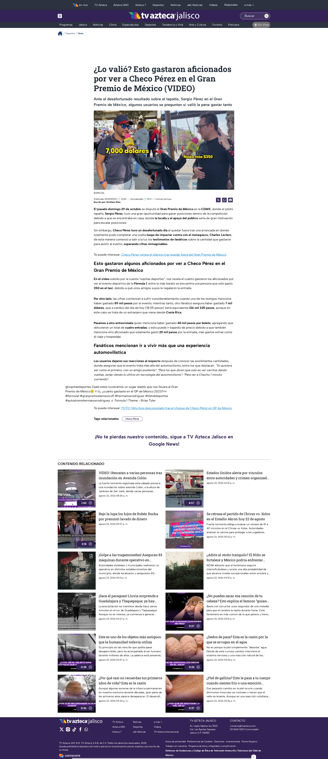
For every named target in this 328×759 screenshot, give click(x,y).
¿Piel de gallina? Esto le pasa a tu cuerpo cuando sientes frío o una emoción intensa (238, 681)
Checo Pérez (132, 418)
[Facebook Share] (230, 200)
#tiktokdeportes (156, 396)
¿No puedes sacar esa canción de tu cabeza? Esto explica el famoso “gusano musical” (238, 599)
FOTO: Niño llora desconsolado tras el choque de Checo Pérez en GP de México (176, 408)
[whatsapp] (86, 730)
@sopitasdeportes (78, 387)
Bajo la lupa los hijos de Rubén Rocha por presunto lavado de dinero (128, 516)
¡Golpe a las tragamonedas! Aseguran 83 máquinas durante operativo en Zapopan (130, 558)
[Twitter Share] (218, 200)
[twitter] (61, 730)
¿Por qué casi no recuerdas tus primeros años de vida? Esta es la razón (130, 680)
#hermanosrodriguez (129, 396)
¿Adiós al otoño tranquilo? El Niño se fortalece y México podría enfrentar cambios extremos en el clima (236, 558)
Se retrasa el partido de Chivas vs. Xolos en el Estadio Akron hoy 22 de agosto (238, 516)
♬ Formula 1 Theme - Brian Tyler (133, 400)
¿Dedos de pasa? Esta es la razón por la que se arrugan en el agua (237, 639)
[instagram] (67, 730)
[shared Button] (224, 200)
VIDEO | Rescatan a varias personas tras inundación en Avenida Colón (130, 475)
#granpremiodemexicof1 (97, 396)
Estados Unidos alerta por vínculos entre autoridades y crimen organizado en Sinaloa (238, 475)
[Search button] (266, 16)
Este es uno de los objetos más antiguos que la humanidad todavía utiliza (130, 639)
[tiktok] (74, 730)
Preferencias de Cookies (200, 741)
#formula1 (72, 396)
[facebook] (80, 730)
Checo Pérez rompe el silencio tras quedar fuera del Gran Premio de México (173, 254)
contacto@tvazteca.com (243, 726)
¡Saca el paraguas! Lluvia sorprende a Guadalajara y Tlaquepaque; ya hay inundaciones (128, 599)
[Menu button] (73, 16)
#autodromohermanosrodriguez (87, 400)
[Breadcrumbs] (61, 33)
